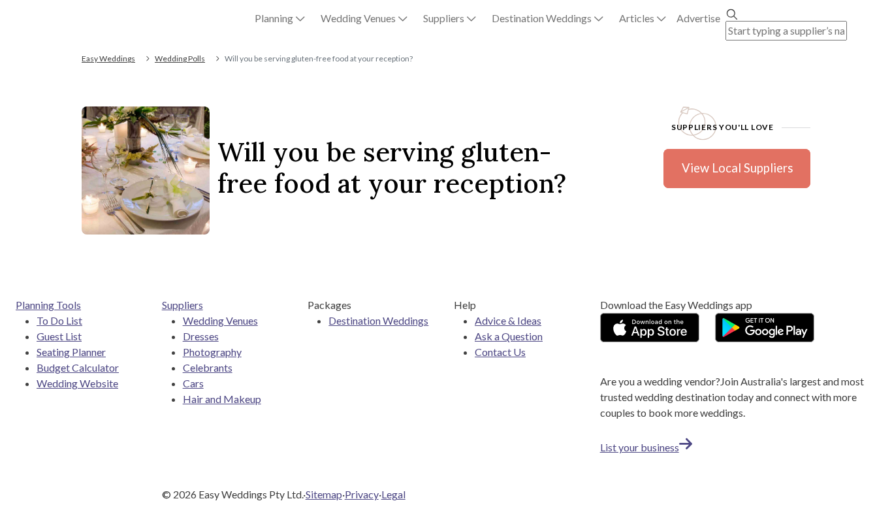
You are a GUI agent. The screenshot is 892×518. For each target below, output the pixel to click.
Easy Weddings (108, 58)
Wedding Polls (180, 58)
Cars (193, 383)
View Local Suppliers (737, 168)
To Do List (59, 320)
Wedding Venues (220, 320)
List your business (639, 447)
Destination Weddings (378, 320)
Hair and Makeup (222, 399)
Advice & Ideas (508, 320)
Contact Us (500, 352)
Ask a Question (509, 336)
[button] (279, 18)
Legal (393, 494)
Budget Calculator (78, 367)
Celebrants (207, 367)
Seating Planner (71, 352)
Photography (212, 352)
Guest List (59, 336)
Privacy (362, 494)
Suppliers (182, 305)
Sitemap (324, 494)
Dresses (201, 336)
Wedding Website (77, 383)
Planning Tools (48, 305)
